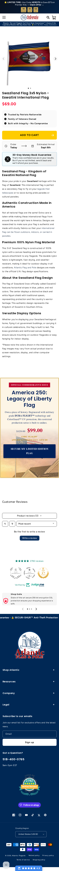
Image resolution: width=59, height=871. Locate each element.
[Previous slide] (23, 609)
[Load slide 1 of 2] (30, 88)
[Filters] (12, 524)
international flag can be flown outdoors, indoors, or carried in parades (28, 232)
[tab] (27, 609)
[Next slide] (36, 609)
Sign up (29, 742)
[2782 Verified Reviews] (29, 796)
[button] (3, 17)
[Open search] (5, 524)
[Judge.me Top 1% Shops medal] (38, 573)
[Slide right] (55, 59)
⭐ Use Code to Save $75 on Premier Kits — (29, 3)
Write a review (29, 538)
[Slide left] (3, 59)
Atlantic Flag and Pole (25, 267)
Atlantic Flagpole (18, 856)
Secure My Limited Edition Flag (29, 451)
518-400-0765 (13, 759)
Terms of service (23, 860)
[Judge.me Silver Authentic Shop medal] (11, 573)
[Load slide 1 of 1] (28, 88)
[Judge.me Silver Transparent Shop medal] (24, 573)
